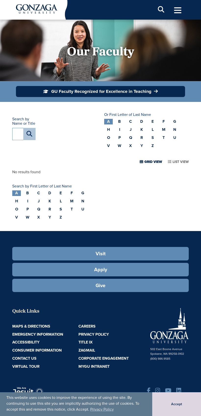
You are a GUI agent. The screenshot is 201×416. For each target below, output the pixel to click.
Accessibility (25, 342)
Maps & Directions (31, 326)
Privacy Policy (102, 409)
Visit (101, 253)
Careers (87, 326)
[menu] (177, 10)
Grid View (153, 161)
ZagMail (86, 350)
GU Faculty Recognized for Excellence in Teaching (101, 91)
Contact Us (24, 358)
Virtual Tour (25, 366)
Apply (100, 269)
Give (100, 285)
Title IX (85, 342)
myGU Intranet (94, 366)
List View (181, 161)
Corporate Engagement (103, 358)
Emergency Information (37, 334)
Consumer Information (37, 350)
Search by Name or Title (23, 121)
